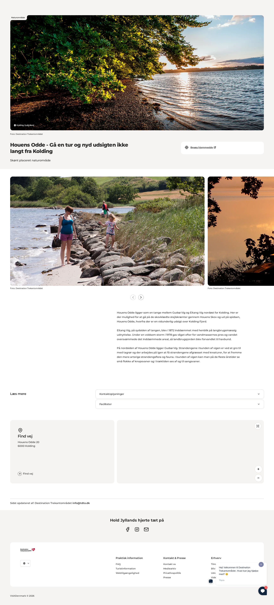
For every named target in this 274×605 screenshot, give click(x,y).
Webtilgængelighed (127, 573)
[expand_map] (257, 426)
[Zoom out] (258, 478)
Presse (167, 577)
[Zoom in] (258, 469)
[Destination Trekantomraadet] (27, 550)
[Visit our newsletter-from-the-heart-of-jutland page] (146, 529)
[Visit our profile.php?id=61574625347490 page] (127, 529)
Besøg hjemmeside (201, 147)
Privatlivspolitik (172, 573)
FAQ (118, 564)
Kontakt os (169, 564)
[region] (190, 451)
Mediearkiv (169, 568)
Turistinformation (126, 568)
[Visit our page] (137, 529)
